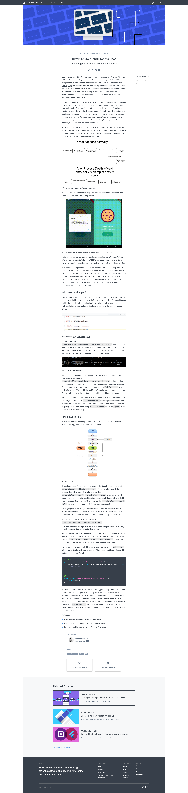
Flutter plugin (67, 86)
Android (70, 653)
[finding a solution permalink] (61, 416)
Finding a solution (141, 84)
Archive (100, 769)
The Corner (30, 3)
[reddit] (96, 70)
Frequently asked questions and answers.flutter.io (83, 619)
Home (138, 769)
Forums (125, 766)
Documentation (140, 772)
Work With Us (140, 775)
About (100, 766)
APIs (37, 3)
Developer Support (126, 776)
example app (115, 306)
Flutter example (76, 350)
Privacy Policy (102, 772)
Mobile (81, 653)
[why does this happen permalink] (61, 292)
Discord (125, 769)
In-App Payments (84, 80)
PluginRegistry (92, 375)
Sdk (86, 653)
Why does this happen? (143, 81)
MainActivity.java (83, 336)
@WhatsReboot (80, 641)
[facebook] (92, 70)
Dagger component (103, 595)
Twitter (125, 772)
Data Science (55, 3)
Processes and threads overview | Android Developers (85, 627)
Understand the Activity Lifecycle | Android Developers (85, 623)
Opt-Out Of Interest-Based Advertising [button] (106, 776)
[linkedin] (99, 70)
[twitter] (89, 70)
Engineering (45, 3)
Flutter (75, 653)
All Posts (64, 3)
